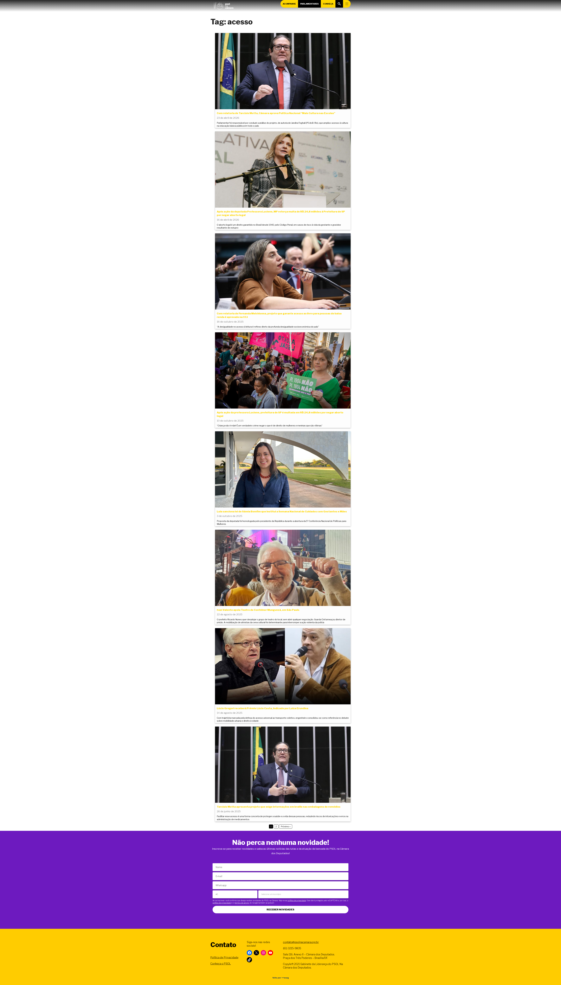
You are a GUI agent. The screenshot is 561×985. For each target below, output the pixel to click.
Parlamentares (309, 4)
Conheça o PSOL (220, 963)
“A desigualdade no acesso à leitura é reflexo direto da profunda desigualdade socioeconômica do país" (268, 326)
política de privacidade (297, 900)
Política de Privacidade (224, 957)
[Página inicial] (224, 5)
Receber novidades (280, 909)
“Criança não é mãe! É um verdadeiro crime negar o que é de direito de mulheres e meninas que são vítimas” (269, 425)
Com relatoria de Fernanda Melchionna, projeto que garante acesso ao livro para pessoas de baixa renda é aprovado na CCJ (279, 315)
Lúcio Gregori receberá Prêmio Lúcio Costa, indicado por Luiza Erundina (262, 708)
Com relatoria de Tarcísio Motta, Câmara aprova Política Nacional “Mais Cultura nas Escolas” (276, 113)
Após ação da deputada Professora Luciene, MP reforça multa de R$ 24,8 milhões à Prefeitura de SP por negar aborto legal (281, 213)
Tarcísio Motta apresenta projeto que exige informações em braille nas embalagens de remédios (278, 806)
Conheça (328, 4)
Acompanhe (289, 4)
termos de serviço (242, 903)
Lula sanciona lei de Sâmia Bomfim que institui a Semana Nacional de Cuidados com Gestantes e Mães (282, 511)
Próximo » (285, 826)
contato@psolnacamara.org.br (301, 942)
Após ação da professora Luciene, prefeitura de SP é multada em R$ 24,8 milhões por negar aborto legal (280, 414)
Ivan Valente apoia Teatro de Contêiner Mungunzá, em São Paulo (258, 609)
